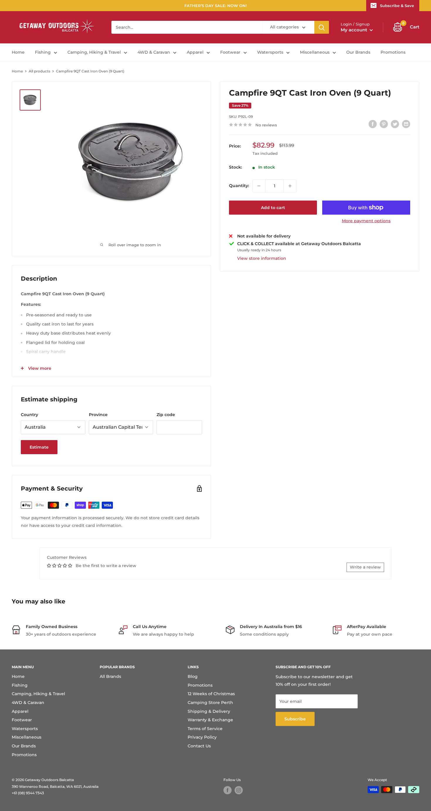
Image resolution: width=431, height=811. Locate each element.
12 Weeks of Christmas (211, 693)
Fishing (43, 52)
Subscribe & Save (397, 5)
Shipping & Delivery (209, 711)
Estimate (39, 447)
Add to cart (273, 207)
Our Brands (358, 52)
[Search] (321, 27)
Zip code (166, 414)
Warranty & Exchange (210, 719)
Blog (193, 676)
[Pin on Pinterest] (384, 124)
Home (18, 52)
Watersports (270, 52)
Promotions (393, 52)
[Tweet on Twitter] (395, 124)
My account (354, 30)
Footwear (230, 52)
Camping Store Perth (210, 702)
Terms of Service (205, 728)
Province (98, 414)
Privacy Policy (202, 737)
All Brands (110, 676)
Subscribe (295, 719)
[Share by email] (406, 124)
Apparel (195, 52)
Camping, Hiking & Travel (94, 52)
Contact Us (199, 746)
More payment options (366, 220)
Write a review (365, 567)
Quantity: (239, 186)
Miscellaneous (315, 52)
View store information (261, 258)
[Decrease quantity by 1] (259, 186)
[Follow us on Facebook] (227, 790)
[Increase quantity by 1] (290, 186)
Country (29, 414)
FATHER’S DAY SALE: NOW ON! (215, 5)
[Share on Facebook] (373, 124)
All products (39, 71)
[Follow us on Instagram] (239, 790)
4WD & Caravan (154, 52)
